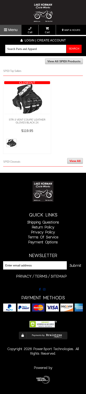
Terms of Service (43, 237)
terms (41, 276)
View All (75, 161)
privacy (24, 276)
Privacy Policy (43, 232)
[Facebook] (40, 289)
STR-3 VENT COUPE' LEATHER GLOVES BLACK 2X (27, 121)
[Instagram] (44, 289)
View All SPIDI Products (64, 61)
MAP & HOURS (72, 30)
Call (30, 32)
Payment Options (43, 242)
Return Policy (43, 227)
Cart (47, 32)
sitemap (59, 276)
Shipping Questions (43, 222)
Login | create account (45, 40)
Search (74, 48)
